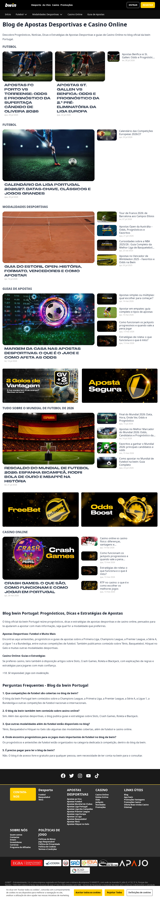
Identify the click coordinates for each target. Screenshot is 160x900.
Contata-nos (20, 794)
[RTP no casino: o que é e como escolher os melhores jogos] (89, 587)
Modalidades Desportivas (25, 207)
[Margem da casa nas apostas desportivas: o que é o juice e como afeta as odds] (48, 319)
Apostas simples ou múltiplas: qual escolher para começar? (136, 296)
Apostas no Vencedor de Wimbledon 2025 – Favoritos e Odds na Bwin (137, 259)
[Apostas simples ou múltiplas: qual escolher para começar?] (107, 299)
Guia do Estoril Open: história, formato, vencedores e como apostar (43, 271)
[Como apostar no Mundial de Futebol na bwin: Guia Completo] (107, 463)
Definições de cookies (139, 892)
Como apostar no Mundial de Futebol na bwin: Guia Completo (136, 461)
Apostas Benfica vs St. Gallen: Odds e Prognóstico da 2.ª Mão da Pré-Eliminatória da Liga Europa (138, 56)
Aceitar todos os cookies (88, 892)
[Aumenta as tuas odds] (119, 509)
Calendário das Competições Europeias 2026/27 (136, 132)
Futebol (9, 46)
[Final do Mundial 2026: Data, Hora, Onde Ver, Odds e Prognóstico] (107, 419)
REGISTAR (148, 4)
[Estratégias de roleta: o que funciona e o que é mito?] (107, 341)
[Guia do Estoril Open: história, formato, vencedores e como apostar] (48, 237)
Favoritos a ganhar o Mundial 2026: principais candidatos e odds (136, 447)
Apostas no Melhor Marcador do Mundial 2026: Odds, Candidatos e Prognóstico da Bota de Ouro (136, 432)
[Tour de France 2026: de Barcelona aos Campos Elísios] (107, 217)
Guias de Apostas (17, 289)
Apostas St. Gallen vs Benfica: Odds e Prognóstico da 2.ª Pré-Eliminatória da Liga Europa (78, 98)
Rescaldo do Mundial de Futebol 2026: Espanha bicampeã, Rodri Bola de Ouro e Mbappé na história (46, 474)
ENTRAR (133, 4)
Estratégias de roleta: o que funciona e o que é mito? (135, 338)
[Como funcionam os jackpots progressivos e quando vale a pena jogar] (107, 327)
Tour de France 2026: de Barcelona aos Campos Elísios (136, 214)
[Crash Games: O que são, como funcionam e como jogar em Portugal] (40, 558)
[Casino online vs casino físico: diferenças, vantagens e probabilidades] (89, 543)
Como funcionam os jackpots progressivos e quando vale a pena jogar (136, 325)
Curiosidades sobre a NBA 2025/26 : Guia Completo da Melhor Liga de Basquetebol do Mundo (135, 244)
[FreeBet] (40, 509)
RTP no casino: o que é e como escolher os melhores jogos (114, 585)
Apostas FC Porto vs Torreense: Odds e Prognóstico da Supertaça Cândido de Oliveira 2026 (27, 98)
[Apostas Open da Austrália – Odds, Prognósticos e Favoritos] (107, 231)
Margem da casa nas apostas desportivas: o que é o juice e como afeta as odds (42, 353)
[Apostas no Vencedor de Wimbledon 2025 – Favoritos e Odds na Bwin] (107, 260)
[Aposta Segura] (120, 386)
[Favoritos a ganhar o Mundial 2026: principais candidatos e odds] (107, 448)
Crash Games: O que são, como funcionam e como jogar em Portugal (36, 587)
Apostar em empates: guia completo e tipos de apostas (136, 310)
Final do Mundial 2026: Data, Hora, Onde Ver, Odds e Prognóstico (135, 417)
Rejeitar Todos (114, 892)
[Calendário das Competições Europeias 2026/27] (107, 135)
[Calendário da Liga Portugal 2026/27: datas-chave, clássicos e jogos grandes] (48, 155)
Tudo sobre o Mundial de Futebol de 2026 (38, 408)
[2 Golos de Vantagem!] (40, 386)
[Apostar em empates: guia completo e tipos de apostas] (107, 312)
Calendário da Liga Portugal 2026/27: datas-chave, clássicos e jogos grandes (47, 189)
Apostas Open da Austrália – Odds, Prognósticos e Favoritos (135, 229)
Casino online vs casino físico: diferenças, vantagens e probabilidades (113, 541)
